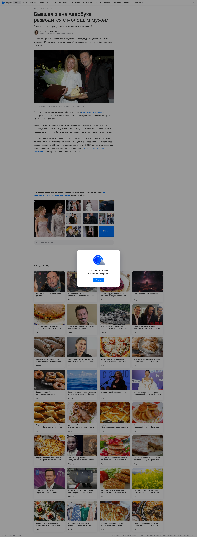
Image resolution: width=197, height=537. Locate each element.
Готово (98, 280)
